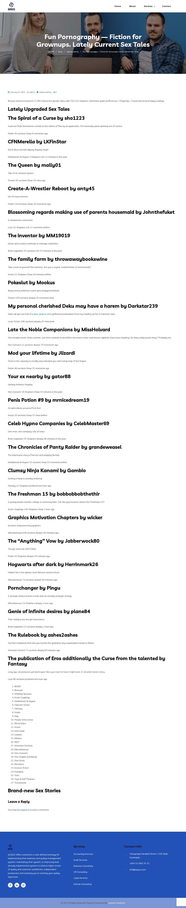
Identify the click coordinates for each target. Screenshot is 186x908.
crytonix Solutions (116, 902)
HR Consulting (80, 872)
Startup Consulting (83, 884)
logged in (24, 809)
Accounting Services (83, 854)
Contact (166, 6)
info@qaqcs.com (137, 869)
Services (148, 6)
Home (118, 6)
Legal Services (81, 878)
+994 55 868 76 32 (139, 863)
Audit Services (80, 860)
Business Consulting (83, 866)
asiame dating (45, 92)
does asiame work (42, 314)
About (132, 6)
